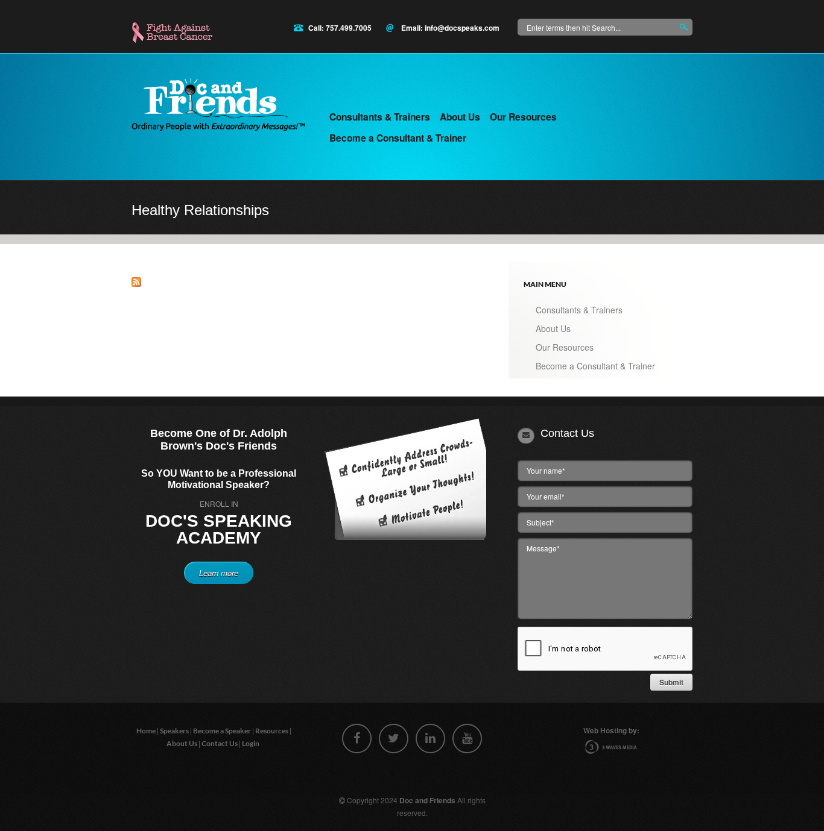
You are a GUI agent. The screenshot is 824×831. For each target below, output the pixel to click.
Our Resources (523, 117)
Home (146, 730)
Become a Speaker (222, 730)
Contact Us (220, 743)
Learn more (218, 573)
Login (251, 743)
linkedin (430, 738)
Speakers (175, 730)
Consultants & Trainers (379, 117)
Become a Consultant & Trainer (397, 138)
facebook (357, 738)
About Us (460, 117)
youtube (467, 738)
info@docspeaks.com (462, 27)
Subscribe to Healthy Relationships (136, 282)
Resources (272, 730)
